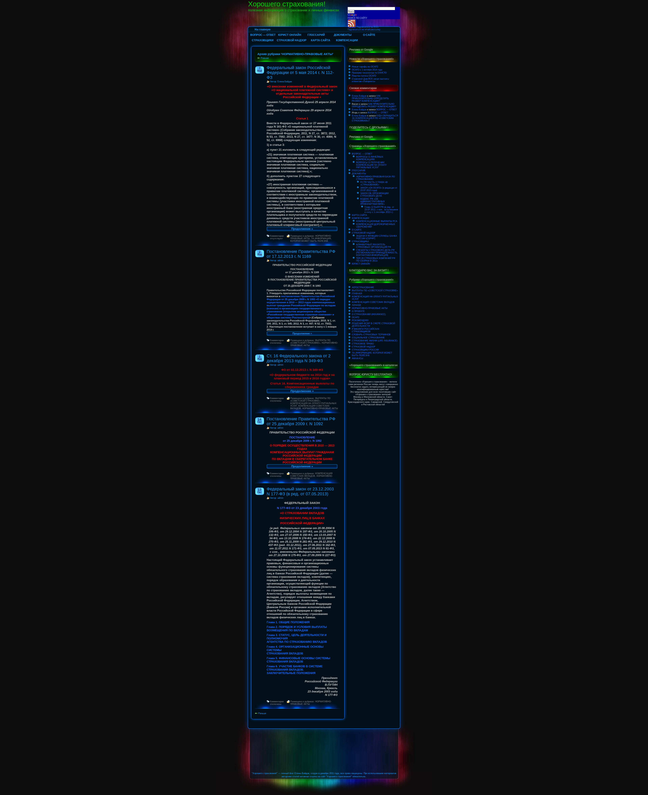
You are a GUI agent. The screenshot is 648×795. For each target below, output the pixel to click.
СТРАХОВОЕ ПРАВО (363, 343)
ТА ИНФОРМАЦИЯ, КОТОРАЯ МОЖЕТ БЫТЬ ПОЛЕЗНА (310, 239)
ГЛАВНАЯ (357, 293)
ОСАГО (355, 317)
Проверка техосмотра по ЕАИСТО (369, 72)
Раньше (265, 58)
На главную (263, 29)
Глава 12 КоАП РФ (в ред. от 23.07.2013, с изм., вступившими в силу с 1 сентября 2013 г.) (381, 209)
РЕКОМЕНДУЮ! (360, 320)
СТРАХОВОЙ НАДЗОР (291, 40)
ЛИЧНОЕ (356, 305)
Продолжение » (302, 228)
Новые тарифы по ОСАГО (365, 66)
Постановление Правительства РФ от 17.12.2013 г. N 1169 (301, 254)
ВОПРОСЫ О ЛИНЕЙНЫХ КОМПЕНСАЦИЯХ (369, 158)
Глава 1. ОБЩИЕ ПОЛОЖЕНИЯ (288, 622)
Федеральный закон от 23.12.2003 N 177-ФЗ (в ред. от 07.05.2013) (300, 491)
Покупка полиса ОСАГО (364, 75)
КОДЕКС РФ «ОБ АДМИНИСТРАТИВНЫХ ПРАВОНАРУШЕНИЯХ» (372, 201)
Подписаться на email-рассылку (364, 29)
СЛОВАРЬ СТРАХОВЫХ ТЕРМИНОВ (371, 334)
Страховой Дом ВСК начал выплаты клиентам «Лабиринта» (370, 80)
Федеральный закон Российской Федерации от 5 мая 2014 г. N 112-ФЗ (300, 72)
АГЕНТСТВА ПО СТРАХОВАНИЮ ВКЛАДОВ (297, 641)
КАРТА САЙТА (320, 40)
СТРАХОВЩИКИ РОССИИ (365, 350)
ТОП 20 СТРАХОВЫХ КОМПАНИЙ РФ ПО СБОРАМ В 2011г (375, 259)
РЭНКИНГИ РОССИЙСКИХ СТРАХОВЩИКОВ (365, 330)
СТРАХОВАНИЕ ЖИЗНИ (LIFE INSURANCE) (374, 340)
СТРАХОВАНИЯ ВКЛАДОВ (285, 653)
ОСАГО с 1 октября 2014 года (367, 69)
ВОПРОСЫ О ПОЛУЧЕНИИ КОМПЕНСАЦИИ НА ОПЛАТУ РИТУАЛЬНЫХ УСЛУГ (371, 165)
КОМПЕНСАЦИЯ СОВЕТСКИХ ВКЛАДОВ (311, 474)
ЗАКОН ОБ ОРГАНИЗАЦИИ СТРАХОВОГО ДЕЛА (374, 194)
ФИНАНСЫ (357, 358)
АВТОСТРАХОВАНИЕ (363, 287)
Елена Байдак (359, 96)
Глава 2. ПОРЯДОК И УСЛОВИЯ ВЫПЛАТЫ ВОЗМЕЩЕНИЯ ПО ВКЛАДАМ (297, 628)
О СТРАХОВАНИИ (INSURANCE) (369, 314)
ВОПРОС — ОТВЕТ (263, 34)
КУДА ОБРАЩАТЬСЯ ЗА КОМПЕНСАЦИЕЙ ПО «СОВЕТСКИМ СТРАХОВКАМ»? (375, 118)
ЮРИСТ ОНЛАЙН (289, 34)
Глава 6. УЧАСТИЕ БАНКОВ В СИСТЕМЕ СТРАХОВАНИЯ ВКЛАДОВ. (294, 668)
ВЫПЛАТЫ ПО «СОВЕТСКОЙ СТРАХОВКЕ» (310, 341)
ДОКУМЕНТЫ (343, 34)
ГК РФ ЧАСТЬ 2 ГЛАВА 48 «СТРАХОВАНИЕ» (373, 183)
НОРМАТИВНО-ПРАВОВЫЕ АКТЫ (320, 408)
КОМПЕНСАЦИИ (347, 40)
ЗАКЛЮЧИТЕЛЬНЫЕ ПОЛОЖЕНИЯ (291, 673)
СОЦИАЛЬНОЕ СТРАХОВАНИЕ (368, 337)
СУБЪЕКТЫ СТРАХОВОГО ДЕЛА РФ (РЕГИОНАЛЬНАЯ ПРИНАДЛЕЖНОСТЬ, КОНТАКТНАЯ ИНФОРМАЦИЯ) (377, 252)
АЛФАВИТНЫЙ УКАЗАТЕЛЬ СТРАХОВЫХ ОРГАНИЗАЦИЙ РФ (373, 245)
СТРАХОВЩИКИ (263, 40)
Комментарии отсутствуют (277, 237)
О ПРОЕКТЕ (358, 311)
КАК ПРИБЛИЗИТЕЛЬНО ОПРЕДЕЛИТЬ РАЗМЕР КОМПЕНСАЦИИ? (370, 98)
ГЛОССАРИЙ (316, 34)
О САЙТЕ (369, 34)
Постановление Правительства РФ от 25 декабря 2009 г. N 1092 (301, 421)
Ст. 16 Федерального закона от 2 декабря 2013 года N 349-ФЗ (299, 358)
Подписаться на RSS (367, 27)
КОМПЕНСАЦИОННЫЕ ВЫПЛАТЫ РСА (376, 221)
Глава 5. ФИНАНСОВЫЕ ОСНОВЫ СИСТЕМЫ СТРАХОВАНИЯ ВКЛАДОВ (298, 660)
